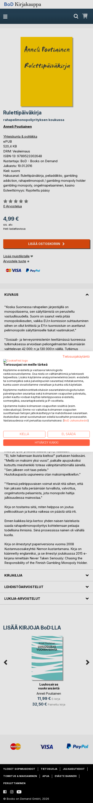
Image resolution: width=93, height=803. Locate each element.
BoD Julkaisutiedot (76, 420)
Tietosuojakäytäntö (76, 356)
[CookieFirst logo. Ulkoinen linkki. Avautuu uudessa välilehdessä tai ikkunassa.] (15, 361)
